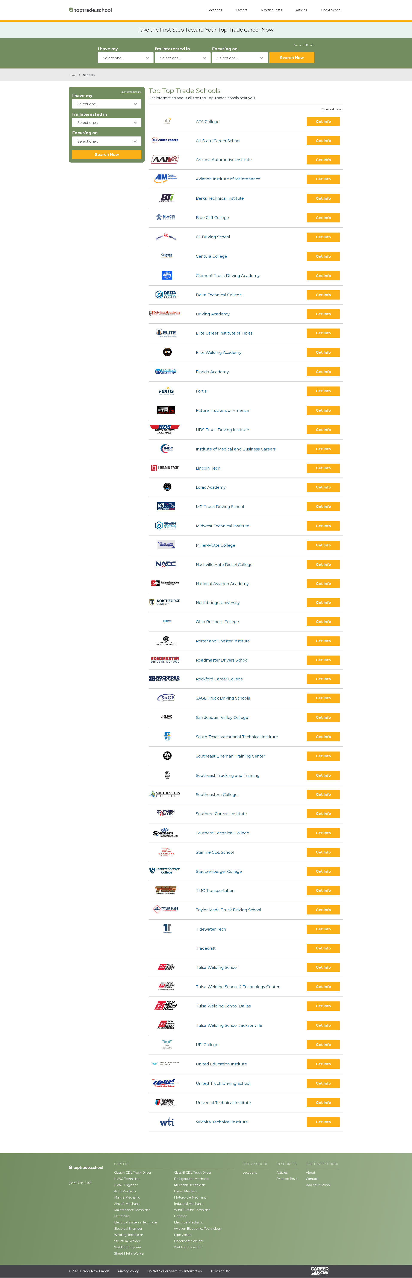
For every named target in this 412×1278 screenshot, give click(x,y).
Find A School (331, 10)
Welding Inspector (188, 1247)
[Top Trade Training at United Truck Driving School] (168, 1083)
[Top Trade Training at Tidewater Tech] (168, 929)
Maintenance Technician (132, 1210)
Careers (241, 10)
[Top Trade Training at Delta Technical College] (168, 295)
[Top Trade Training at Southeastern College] (168, 795)
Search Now (292, 57)
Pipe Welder (183, 1235)
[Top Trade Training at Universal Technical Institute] (168, 1103)
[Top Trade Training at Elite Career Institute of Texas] (168, 333)
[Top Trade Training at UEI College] (168, 1045)
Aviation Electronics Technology (198, 1229)
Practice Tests (271, 10)
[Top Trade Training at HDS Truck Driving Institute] (168, 430)
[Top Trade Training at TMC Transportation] (168, 890)
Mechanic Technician (189, 1185)
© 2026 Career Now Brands (89, 1271)
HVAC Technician (126, 1179)
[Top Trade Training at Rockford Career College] (168, 679)
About (310, 1173)
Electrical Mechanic (188, 1222)
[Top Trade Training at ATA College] (168, 121)
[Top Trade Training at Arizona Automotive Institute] (168, 159)
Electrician (122, 1216)
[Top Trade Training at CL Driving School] (168, 237)
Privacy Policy (128, 1271)
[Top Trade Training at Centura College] (168, 256)
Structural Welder (127, 1241)
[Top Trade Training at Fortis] (168, 391)
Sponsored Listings (332, 109)
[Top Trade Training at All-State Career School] (168, 141)
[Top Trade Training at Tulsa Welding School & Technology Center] (168, 987)
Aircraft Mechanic (127, 1204)
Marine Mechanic (127, 1197)
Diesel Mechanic (186, 1191)
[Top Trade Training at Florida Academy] (168, 372)
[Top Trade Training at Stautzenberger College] (168, 871)
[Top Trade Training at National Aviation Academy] (168, 584)
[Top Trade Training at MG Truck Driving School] (168, 506)
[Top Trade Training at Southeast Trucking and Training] (168, 775)
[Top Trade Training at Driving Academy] (168, 314)
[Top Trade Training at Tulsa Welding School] (168, 967)
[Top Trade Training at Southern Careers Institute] (168, 814)
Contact (312, 1179)
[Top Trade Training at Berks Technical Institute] (168, 198)
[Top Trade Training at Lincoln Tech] (168, 468)
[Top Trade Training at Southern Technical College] (168, 833)
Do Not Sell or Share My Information (174, 1271)
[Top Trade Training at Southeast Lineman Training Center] (168, 756)
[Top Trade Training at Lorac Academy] (168, 487)
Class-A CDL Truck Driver (132, 1173)
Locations (214, 10)
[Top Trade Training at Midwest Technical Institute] (168, 526)
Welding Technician (128, 1235)
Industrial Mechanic (188, 1204)
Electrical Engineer (128, 1229)
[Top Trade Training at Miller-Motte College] (168, 545)
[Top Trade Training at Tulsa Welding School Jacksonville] (168, 1025)
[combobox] (125, 57)
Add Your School (318, 1185)
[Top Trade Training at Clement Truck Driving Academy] (168, 276)
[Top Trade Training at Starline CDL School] (168, 852)
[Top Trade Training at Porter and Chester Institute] (168, 641)
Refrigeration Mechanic (191, 1179)
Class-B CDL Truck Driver (192, 1173)
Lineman (180, 1216)
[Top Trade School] (90, 10)
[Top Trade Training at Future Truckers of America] (168, 410)
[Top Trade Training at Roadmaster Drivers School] (168, 660)
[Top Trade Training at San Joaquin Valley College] (168, 717)
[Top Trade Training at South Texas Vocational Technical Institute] (168, 737)
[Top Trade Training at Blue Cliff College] (168, 218)
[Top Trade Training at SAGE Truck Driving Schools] (168, 698)
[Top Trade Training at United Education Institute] (168, 1064)
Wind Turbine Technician (192, 1210)
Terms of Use (220, 1271)
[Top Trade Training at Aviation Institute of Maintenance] (168, 179)
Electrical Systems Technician (136, 1222)
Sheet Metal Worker (129, 1253)
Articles (301, 10)
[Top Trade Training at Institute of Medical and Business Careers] (168, 449)
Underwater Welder (188, 1241)
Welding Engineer (127, 1247)
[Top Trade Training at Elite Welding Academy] (168, 352)
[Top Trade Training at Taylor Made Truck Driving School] (168, 910)
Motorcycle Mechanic (190, 1197)
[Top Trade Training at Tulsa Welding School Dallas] (168, 1006)
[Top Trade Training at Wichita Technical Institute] (168, 1122)
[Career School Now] (322, 1271)
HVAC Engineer (126, 1185)
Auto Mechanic (125, 1191)
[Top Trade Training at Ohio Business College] (168, 622)
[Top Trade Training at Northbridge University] (168, 602)
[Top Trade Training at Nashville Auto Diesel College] (168, 564)
